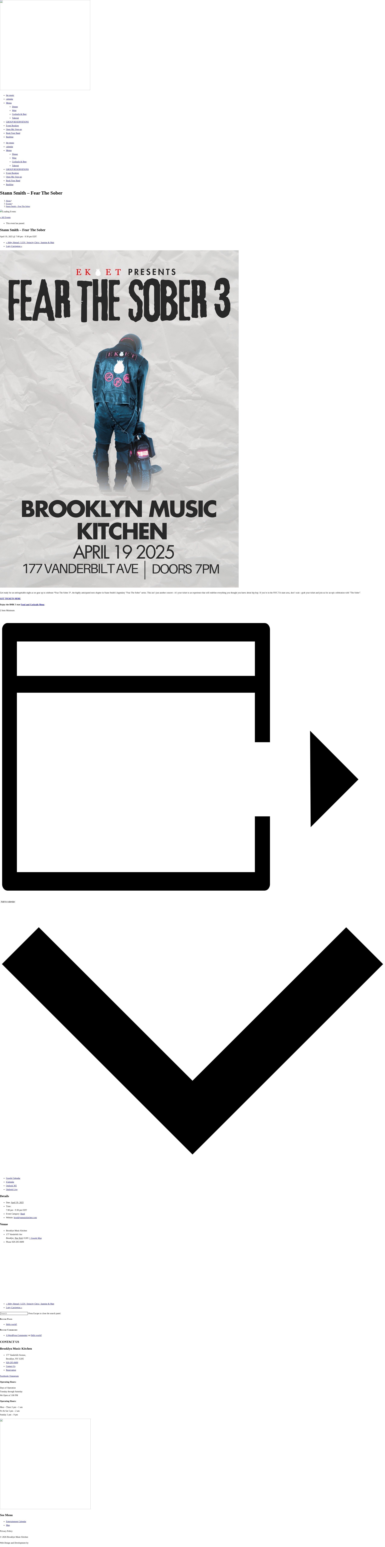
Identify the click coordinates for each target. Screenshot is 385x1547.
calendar (9, 99)
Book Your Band (13, 133)
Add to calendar (8, 902)
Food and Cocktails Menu (32, 605)
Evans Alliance (35, 1543)
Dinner (15, 107)
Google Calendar (13, 1178)
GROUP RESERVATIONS (17, 122)
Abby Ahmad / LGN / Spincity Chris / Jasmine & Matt (30, 242)
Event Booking (12, 126)
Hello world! (11, 1324)
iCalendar (10, 1182)
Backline (9, 137)
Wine (14, 110)
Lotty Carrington (14, 246)
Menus (9, 103)
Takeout (15, 118)
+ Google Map (35, 1238)
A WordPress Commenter (17, 1335)
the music (10, 95)
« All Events (5, 217)
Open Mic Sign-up (14, 129)
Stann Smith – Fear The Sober (18, 206)
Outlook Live (11, 1189)
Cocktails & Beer (19, 114)
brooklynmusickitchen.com (25, 1217)
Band (22, 1214)
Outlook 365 (11, 1186)
